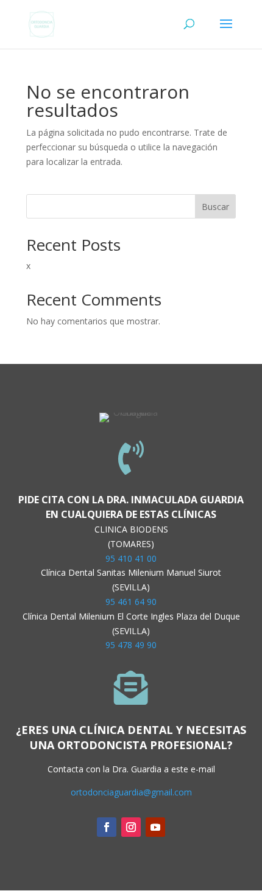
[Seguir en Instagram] (131, 827)
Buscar (215, 206)
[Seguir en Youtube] (155, 827)
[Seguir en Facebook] (106, 827)
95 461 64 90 (131, 601)
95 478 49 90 (131, 645)
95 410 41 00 (131, 558)
